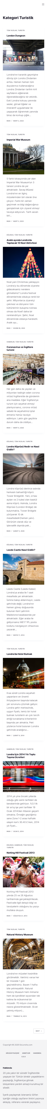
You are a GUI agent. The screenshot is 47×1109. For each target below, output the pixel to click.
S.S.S (24, 1057)
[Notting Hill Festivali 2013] (23, 872)
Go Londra (10, 3)
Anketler (26, 1053)
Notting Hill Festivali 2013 (21, 852)
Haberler (11, 342)
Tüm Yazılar (12, 30)
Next (38, 1031)
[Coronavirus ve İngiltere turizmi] (23, 369)
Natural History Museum (20, 934)
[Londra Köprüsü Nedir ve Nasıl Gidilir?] (23, 468)
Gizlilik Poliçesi (12, 1053)
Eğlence (10, 235)
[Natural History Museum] (23, 954)
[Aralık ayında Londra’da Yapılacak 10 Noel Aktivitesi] (23, 262)
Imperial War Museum (18, 139)
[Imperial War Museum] (23, 159)
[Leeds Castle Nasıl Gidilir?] (23, 569)
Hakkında (37, 1053)
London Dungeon (16, 35)
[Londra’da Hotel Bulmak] (23, 673)
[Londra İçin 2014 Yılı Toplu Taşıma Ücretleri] (23, 776)
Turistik (21, 30)
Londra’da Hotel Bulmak (19, 654)
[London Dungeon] (23, 55)
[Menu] (43, 4)
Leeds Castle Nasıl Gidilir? (21, 550)
